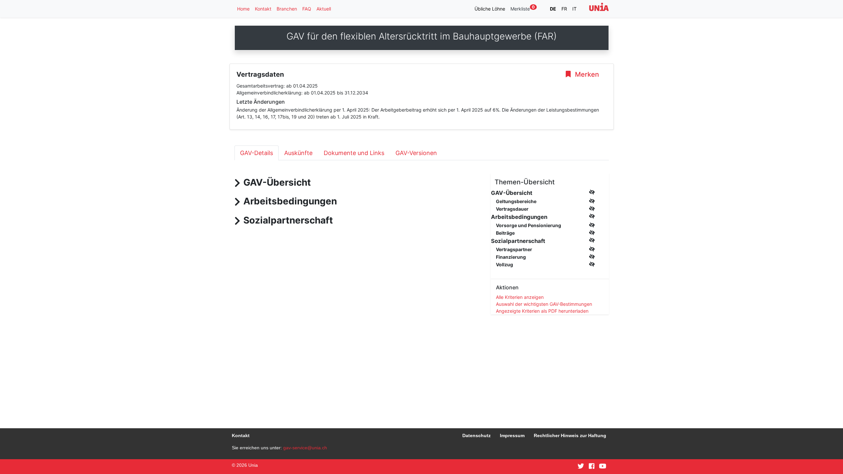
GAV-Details (256, 152)
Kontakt (263, 9)
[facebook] (591, 466)
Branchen (287, 9)
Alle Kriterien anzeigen (520, 297)
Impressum (512, 435)
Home (243, 9)
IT (574, 9)
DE (553, 9)
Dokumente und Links (354, 152)
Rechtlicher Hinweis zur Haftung (570, 435)
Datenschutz (476, 435)
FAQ (306, 9)
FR (564, 9)
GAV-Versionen (416, 152)
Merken (586, 74)
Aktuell (323, 9)
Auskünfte (298, 152)
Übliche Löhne (490, 9)
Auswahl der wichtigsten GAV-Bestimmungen (544, 304)
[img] (592, 192)
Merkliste (522, 8)
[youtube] (602, 466)
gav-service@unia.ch (305, 447)
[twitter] (581, 466)
